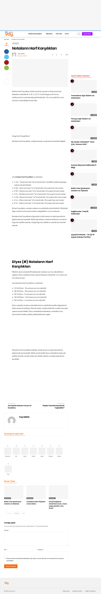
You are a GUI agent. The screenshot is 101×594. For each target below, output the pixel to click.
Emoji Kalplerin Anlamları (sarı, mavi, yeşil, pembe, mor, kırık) (58, 505)
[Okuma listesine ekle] (6, 81)
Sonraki (16, 513)
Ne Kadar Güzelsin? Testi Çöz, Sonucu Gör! (82, 143)
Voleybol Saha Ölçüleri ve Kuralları (35, 503)
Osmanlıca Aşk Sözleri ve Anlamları (82, 96)
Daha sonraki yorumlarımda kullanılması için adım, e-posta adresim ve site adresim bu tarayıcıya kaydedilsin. (35, 559)
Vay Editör (21, 53)
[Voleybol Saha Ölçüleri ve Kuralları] (36, 492)
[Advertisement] (50, 15)
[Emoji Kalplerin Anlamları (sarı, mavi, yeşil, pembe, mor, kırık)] (58, 492)
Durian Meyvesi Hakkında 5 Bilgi (83, 166)
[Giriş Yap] (95, 33)
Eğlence (15, 43)
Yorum (6, 530)
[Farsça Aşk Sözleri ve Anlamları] (84, 109)
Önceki (9, 513)
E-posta (41, 550)
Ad (5, 550)
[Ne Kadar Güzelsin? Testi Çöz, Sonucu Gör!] (84, 132)
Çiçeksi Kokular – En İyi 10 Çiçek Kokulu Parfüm (82, 235)
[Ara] (73, 33)
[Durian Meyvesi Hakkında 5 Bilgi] (84, 156)
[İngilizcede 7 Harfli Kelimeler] (84, 202)
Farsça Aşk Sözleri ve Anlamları (81, 119)
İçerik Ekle (87, 34)
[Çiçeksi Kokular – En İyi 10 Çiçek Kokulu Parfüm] (84, 225)
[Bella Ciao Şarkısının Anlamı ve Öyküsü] (13, 492)
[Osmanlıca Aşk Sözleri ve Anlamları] (84, 86)
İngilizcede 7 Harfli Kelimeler (79, 212)
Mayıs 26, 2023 (22, 56)
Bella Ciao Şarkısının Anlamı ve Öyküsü (12, 503)
